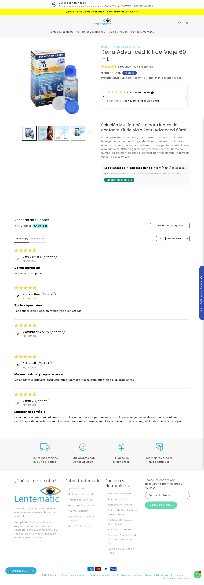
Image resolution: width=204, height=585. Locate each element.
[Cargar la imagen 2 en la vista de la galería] (45, 133)
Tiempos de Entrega (120, 504)
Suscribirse (161, 505)
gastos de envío (135, 77)
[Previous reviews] (104, 97)
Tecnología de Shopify (74, 575)
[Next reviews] (187, 97)
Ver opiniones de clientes (119, 180)
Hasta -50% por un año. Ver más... (201, 293)
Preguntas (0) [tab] (37, 238)
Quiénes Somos (77, 488)
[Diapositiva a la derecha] (89, 133)
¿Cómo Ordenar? (78, 511)
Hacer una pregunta (170, 225)
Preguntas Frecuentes (81, 505)
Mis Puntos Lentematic (81, 494)
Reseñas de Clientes (80, 499)
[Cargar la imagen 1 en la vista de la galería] (29, 133)
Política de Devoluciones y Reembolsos (122, 512)
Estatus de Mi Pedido (120, 493)
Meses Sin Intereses (79, 526)
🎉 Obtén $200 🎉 (18, 571)
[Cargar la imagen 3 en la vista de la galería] (62, 133)
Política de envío (180, 575)
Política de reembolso (102, 575)
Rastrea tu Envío (117, 499)
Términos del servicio (156, 575)
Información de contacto (176, 578)
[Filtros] (160, 238)
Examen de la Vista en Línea (121, 551)
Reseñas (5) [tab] (22, 238)
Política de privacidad (129, 575)
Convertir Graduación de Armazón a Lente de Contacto (123, 539)
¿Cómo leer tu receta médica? (81, 518)
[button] (63, 32)
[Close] (32, 571)
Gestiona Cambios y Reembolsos (120, 522)
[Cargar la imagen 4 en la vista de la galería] (78, 133)
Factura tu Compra (119, 529)
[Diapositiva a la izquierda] (17, 133)
